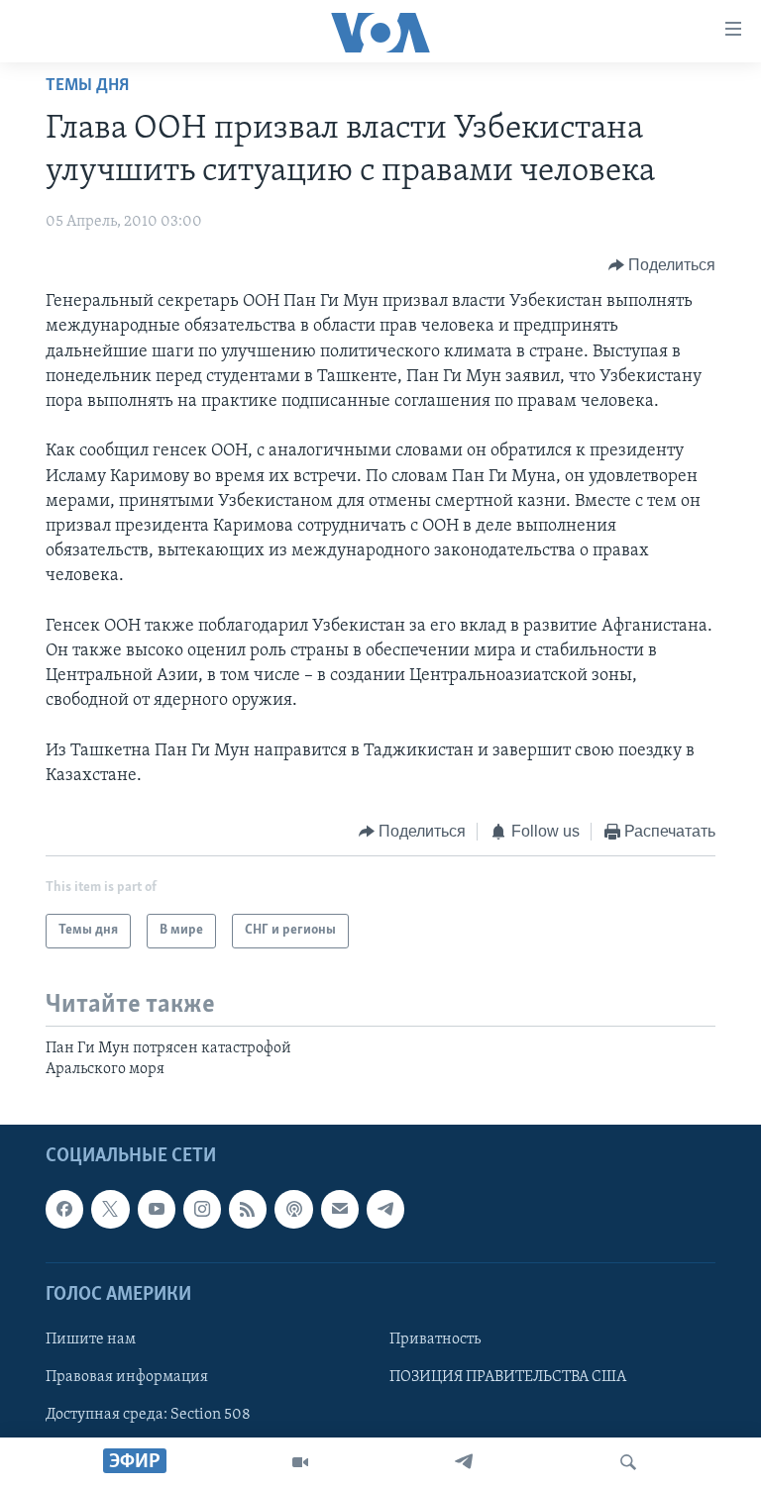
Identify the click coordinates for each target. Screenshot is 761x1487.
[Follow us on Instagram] (202, 1210)
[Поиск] (628, 1462)
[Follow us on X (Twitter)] (110, 1210)
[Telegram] (463, 1462)
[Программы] (300, 1462)
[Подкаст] (293, 1210)
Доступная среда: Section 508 (148, 1415)
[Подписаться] (340, 1210)
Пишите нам (91, 1339)
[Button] (662, 265)
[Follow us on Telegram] (385, 1210)
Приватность (435, 1339)
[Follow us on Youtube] (156, 1210)
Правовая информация (127, 1377)
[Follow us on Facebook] (64, 1210)
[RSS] (248, 1210)
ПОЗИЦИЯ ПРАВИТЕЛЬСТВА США (507, 1377)
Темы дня (87, 86)
